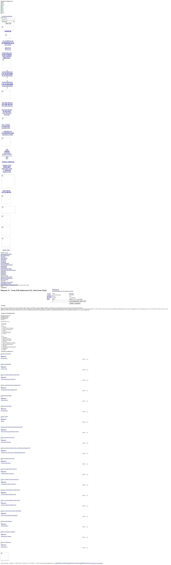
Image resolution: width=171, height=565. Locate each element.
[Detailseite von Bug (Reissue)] (6, 521)
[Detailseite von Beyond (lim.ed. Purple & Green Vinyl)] (11, 427)
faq (95, 563)
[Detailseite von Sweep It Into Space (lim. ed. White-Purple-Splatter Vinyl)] (15, 448)
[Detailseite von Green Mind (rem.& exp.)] (9, 468)
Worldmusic (3, 274)
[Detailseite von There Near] (6, 353)
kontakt (92, 563)
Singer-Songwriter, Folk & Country (8, 270)
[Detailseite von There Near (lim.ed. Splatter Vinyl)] (10, 385)
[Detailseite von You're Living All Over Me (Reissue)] (11, 510)
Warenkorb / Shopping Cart (6, 278)
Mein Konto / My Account (6, 276)
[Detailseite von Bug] (4, 416)
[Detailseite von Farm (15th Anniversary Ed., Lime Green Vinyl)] (49, 299)
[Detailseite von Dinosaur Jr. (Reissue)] (8, 531)
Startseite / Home (6, 250)
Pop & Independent (5, 263)
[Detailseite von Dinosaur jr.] (6, 542)
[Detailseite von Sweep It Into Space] (7, 437)
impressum (100, 563)
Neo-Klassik (3, 262)
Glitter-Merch (4, 259)
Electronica (3, 256)
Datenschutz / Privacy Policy (7, 282)
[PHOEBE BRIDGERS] (7, 16)
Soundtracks (3, 271)
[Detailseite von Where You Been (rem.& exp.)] (10, 479)
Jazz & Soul (3, 260)
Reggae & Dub (4, 266)
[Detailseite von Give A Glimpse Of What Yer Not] (10, 489)
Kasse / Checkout (4, 279)
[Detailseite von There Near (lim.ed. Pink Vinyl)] (10, 374)
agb (97, 563)
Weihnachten (3, 272)
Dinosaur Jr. (55, 289)
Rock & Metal (4, 267)
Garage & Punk (4, 258)
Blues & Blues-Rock (5, 255)
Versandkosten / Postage (6, 283)
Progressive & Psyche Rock (7, 264)
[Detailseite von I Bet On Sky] (6, 395)
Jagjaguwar (71, 293)
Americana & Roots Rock (6, 254)
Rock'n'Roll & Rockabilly (6, 268)
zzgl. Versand (79, 299)
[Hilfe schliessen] (4, 287)
